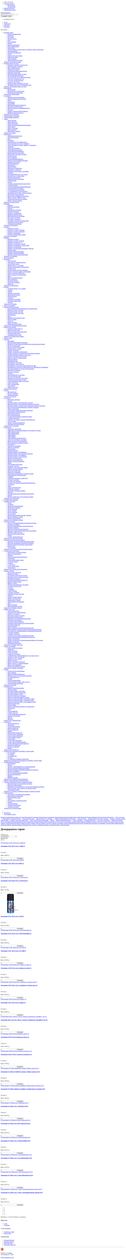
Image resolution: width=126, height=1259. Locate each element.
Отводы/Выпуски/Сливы (15, 464)
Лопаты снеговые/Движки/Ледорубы (18, 768)
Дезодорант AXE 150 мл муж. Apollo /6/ (13, 846)
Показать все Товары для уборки (13, 668)
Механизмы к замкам (14, 131)
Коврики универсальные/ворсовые (18, 254)
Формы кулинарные (13, 642)
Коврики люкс (12, 250)
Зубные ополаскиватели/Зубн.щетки (18, 267)
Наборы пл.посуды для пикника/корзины (20, 675)
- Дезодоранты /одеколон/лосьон (11, 819)
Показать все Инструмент (11, 202)
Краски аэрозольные (14, 45)
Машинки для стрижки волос (16, 318)
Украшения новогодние (14, 335)
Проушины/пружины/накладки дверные (19, 515)
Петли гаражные (12, 509)
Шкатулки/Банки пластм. (15, 606)
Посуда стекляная (13, 393)
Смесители (11, 484)
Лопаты (10, 765)
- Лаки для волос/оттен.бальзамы (38, 820)
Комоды (10, 208)
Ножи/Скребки (12, 167)
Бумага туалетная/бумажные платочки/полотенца (22, 523)
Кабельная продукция (14, 797)
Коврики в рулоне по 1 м (15, 242)
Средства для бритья (14, 282)
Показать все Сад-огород (11, 426)
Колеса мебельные (13, 729)
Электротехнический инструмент (17, 199)
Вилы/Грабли (11, 763)
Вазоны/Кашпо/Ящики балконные (18, 342)
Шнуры (10, 717)
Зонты (9, 100)
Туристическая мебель (14, 680)
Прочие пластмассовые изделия (17, 379)
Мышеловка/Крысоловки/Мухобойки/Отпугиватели (23, 770)
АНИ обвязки (12, 435)
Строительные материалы (11, 551)
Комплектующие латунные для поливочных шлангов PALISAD (26, 406)
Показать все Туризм (10, 685)
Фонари (10, 802)
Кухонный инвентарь (14, 625)
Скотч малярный (12, 711)
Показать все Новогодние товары (14, 336)
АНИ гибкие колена (13, 432)
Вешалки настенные (13, 207)
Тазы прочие (11, 386)
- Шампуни (114, 820)
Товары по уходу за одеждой (16, 657)
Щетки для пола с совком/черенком (18, 663)
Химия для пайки (13, 57)
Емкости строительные (14, 554)
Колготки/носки (9, 258)
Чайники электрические (15, 324)
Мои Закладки (8, 1243)
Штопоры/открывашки (14, 643)
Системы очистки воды (14, 586)
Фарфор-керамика (13, 395)
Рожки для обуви (12, 651)
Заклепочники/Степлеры (15, 150)
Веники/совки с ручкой (14, 348)
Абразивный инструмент (15, 136)
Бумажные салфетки (13, 524)
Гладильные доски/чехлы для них (17, 575)
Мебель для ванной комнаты (16, 461)
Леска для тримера (9, 305)
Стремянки (11, 589)
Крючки (10, 731)
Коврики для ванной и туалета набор (18, 245)
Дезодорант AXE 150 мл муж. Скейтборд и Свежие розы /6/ (19, 985)
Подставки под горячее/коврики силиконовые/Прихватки (24, 631)
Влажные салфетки (13, 527)
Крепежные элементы (14, 507)
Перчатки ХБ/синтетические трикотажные (20, 544)
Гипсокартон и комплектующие (17, 552)
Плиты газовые (12, 319)
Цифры (10, 748)
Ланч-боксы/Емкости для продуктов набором (21, 369)
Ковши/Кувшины (13, 361)
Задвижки (10, 504)
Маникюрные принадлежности (17, 105)
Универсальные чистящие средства (18, 83)
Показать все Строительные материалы (15, 569)
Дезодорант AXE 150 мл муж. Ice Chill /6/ (13, 951)
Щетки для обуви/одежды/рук (16, 662)
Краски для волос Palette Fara (16, 273)
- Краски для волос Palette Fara (18, 820)
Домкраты (11, 146)
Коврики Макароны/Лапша (15, 251)
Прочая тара (11, 708)
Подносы (10, 373)
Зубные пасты (12, 268)
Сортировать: (5, 835)
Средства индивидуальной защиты (14, 540)
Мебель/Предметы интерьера (16, 216)
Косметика (7, 259)
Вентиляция (7, 88)
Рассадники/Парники (14, 415)
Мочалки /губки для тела (15, 532)
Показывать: (4, 838)
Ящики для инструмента (15, 200)
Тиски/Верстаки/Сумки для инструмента (20, 193)
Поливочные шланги (14, 413)
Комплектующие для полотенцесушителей (20, 453)
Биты (9, 139)
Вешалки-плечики (13, 574)
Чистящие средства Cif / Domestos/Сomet (19, 85)
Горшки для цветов (13, 350)
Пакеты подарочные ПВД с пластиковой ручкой (22, 702)
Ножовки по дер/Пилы (14, 170)
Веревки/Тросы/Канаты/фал (16, 688)
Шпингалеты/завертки (14, 518)
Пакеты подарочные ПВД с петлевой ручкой (21, 700)
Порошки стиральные (14, 72)
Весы (9, 316)
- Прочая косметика (89, 820)
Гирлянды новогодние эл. (15, 328)
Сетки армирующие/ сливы (16, 560)
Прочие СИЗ (11, 546)
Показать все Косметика (11, 285)
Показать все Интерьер (11, 225)
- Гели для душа (119, 817)
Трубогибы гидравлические (16, 194)
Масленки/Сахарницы (14, 370)
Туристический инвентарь (15, 683)
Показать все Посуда (10, 396)
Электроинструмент (13, 790)
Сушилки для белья (13, 592)
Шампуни (10, 284)
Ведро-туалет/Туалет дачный (16, 347)
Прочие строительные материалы (17, 557)
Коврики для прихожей (14, 247)
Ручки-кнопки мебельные (15, 736)
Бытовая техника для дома (15, 311)
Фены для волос (12, 322)
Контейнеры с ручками (14, 210)
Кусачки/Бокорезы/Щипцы (15, 159)
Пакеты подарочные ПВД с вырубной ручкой (21, 699)
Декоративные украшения (11, 116)
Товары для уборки (9, 646)
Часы (9, 603)
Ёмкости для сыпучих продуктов (17, 356)
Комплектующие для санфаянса (17, 455)
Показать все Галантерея (11, 114)
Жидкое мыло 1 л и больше (15, 265)
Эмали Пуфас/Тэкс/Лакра (15, 60)
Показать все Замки (10, 133)
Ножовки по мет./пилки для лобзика (18, 171)
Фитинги (10, 492)
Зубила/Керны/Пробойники (16, 151)
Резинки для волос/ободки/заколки (18, 111)
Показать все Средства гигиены (13, 538)
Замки (6, 119)
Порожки (10, 555)
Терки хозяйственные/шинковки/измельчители (21, 637)
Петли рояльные (12, 512)
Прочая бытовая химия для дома (17, 74)
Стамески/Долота (13, 185)
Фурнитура (7, 722)
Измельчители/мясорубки (15, 617)
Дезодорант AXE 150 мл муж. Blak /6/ (12, 863)
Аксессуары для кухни (14, 572)
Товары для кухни (9, 609)
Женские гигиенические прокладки (18, 529)
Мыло (9, 276)
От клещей (11, 754)
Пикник (10, 679)
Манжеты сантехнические (15, 460)
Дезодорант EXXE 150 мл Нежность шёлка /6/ (15, 1037)
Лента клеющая (12, 689)
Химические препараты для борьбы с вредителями (19, 751)
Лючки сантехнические (14, 458)
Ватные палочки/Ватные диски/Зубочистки (20, 526)
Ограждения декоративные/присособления (20, 410)
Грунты (10, 401)
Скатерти (10, 588)
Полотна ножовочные (14, 177)
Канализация (11, 449)
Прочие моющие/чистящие (15, 76)
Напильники (11, 165)
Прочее (10, 535)
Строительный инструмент (15, 188)
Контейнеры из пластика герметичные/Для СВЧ (22, 365)
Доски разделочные (13, 611)
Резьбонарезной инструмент (16, 179)
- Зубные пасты (81, 819)
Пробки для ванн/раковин (15, 469)
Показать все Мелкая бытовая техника (15, 325)
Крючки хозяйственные (14, 581)
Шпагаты (10, 719)
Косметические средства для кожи (18, 270)
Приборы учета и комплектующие (18, 467)
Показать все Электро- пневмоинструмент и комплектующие (22, 791)
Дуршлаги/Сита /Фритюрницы (17, 612)
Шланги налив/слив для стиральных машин (20, 497)
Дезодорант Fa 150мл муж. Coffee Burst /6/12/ (14, 1106)
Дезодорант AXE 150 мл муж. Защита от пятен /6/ (16, 968)
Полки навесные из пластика (16, 375)
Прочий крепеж (12, 296)
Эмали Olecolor (12, 59)
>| (4, 1214)
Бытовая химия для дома (11, 63)
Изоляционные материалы (15, 796)
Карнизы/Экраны (13, 450)
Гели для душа (12, 261)
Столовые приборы (13, 632)
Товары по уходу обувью (15, 658)
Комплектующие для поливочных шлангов (20, 402)
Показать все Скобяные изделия (13, 520)
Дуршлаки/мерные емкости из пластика (19, 355)
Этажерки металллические (15, 222)
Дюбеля (10, 291)
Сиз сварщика (12, 547)
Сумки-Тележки (12, 591)
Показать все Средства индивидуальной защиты (18, 549)
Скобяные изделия (9, 501)
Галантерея (7, 96)
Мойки (10, 463)
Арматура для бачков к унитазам (17, 439)
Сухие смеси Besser (13, 566)
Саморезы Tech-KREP (14, 299)
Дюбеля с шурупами (13, 293)
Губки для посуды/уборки (15, 648)
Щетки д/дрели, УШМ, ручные (17, 197)
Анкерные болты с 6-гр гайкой (17, 288)
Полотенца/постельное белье (16, 534)
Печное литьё (8, 338)
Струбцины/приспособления (16, 190)
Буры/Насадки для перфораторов (17, 142)
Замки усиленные (13, 128)
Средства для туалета (14, 82)
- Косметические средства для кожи (97, 819)
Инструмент (7, 134)
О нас (5, 22)
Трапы (9, 486)
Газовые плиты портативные (16, 671)
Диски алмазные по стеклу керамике (18, 143)
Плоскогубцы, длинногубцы (16, 176)
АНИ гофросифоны (13, 433)
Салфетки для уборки (14, 654)
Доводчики (11, 725)
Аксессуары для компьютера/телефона (19, 794)
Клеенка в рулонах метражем (16, 231)
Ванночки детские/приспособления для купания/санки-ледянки (26, 344)
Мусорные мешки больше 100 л (17, 692)
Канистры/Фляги (12, 359)
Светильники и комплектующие (17, 800)
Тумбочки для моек (13, 489)
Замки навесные (12, 122)
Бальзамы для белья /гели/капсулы (18, 65)
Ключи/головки (12, 156)
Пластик (6, 339)
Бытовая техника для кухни (16, 313)
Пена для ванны (12, 279)
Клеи (9, 40)
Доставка (7, 25)
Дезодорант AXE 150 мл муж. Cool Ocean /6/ (14, 880)
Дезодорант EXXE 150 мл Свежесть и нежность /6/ (16, 1054)
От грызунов (11, 753)
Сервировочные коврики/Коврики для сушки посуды (23, 655)
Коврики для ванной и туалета (16, 244)
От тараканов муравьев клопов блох (18, 759)
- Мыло (51, 820)
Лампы (10, 799)
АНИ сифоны (12, 436)
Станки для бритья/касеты (15, 537)
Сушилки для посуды (14, 634)
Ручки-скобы (11, 739)
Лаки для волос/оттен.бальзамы (17, 274)
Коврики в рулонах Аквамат (16, 241)
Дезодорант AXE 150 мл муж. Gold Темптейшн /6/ (16, 933)
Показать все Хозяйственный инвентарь (16, 779)
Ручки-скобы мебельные (15, 740)
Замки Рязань (11, 126)
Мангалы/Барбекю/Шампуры (16, 674)
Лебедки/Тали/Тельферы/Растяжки (18, 160)
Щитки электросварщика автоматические (16, 780)
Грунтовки (11, 37)
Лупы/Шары (11, 103)
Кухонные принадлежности (16, 621)
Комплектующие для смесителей (17, 456)
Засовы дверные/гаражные (15, 506)
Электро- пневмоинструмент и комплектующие (18, 782)
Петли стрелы (12, 514)
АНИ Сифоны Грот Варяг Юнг (17, 438)
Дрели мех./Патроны (14, 148)
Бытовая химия (8, 32)
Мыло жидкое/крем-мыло (15, 278)
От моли (10, 757)
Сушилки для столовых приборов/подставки (21, 635)
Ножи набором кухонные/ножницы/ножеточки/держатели (25, 629)
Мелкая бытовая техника (11, 307)
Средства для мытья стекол (15, 80)
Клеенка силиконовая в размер (17, 234)
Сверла (10, 182)
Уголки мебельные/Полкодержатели (18, 743)
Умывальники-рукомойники (16, 601)
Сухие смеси (11, 564)
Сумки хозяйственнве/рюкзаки (17, 714)
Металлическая (12, 392)
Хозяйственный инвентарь (12, 762)
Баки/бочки (11, 341)
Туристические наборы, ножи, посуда (19, 682)
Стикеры (10, 563)
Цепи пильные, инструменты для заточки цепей (22, 788)
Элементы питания (13, 807)
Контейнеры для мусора (15, 362)
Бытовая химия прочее (14, 34)
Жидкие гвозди (12, 38)
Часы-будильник (12, 605)
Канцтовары (11, 102)
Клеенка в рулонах (13, 228)
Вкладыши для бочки (14, 399)
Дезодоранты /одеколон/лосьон (17, 262)
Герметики (11, 35)
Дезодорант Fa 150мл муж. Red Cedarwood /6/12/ (15, 1123)
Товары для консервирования (16, 423)
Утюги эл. (10, 321)
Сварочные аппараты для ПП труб (18, 478)
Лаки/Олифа (11, 48)
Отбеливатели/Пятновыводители (17, 71)
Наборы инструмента (14, 162)
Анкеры (10, 290)
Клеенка (6, 227)
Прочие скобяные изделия (15, 517)
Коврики (6, 237)
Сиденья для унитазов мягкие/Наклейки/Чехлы (21, 483)
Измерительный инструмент (16, 153)
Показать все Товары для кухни (13, 645)
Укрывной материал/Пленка (16, 424)
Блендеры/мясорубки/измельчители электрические (22, 308)
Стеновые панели (13, 561)
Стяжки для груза (13, 712)
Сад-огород (7, 398)
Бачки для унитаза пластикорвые (17, 441)
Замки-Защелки (12, 129)
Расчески (10, 109)
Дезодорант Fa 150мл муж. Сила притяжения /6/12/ (16, 1158)
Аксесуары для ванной (14, 429)
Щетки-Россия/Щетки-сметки (16, 666)
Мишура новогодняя (14, 330)
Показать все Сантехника (11, 498)
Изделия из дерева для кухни (16, 615)
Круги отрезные (12, 157)
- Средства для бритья (103, 820)
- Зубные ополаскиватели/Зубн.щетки (64, 819)
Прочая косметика (13, 281)
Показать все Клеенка (10, 236)
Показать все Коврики (10, 256)
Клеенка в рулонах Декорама (16, 230)
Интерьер (7, 204)
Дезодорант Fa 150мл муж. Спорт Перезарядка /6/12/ (17, 1175)
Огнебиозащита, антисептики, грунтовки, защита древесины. (26, 49)
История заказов (9, 1241)
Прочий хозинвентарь (14, 774)
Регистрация (11, 5)
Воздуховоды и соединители (16, 91)
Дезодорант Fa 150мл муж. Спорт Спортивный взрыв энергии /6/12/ (22, 1192)
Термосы (10, 595)
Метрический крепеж (14, 295)
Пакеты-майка (12, 705)
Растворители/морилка (14, 52)
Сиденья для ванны (13, 480)
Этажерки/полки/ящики (15, 224)
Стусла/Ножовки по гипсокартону (18, 191)
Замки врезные (12, 120)
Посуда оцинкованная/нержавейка (18, 773)
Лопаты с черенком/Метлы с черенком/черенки (21, 766)
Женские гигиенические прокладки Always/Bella (22, 530)
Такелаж (10, 302)
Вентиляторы (11, 89)
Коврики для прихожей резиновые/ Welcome (21, 248)
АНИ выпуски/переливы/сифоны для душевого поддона (24, 430)
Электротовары (8, 793)
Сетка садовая (12, 421)
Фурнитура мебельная (14, 745)
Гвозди (10, 503)
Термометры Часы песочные (16, 594)
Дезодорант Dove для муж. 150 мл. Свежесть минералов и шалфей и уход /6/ (24, 1020)
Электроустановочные (14, 805)
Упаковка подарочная (14, 716)
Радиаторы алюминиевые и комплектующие (21, 473)
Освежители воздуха (14, 69)
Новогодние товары (10, 327)
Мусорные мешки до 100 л (15, 694)
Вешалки (10, 205)
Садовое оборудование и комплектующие (20, 416)
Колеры (10, 43)
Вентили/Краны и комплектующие (18, 443)
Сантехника (7, 427)
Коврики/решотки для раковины (17, 452)
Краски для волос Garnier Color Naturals (19, 271)
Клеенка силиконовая (14, 233)
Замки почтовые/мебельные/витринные (19, 125)
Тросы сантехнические (14, 487)
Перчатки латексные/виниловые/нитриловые (21, 541)
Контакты (7, 27)
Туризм (6, 669)
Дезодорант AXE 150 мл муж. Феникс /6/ (13, 1002)
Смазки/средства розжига (15, 55)
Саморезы (10, 298)
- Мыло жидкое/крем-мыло (62, 820)
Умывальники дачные (14, 600)
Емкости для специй (13, 614)
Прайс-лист (7, 23)
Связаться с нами (9, 1232)
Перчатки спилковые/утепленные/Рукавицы (21, 543)
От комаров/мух (12, 756)
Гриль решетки (12, 672)
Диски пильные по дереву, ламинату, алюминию (22, 145)
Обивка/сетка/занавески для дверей (18, 584)
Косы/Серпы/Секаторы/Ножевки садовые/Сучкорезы (23, 407)
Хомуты (10, 495)
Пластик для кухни (13, 372)
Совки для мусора (13, 382)
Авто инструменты (13, 137)
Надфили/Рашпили (13, 163)
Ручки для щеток (12, 652)
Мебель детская (12, 583)
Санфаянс (10, 477)
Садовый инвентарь (13, 418)
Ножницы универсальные (15, 106)
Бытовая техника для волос (15, 310)
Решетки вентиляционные (15, 92)
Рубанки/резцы (12, 180)
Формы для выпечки (14, 638)
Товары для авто (26, 823)
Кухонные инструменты (15, 620)
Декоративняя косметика (11, 117)
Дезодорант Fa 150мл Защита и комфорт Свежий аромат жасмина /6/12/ (23, 1089)
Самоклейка (11, 558)
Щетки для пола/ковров (14, 665)
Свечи (9, 54)
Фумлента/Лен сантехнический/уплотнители (21, 493)
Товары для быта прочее (15, 597)
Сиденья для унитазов (14, 481)
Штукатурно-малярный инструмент (18, 196)
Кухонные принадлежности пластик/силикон (21, 623)
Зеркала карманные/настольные (17, 99)
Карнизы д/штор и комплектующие (18, 577)
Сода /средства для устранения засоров (19, 77)
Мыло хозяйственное (14, 68)
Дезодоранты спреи (13, 264)
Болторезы (11, 140)
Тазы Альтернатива (13, 384)
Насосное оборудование (15, 785)
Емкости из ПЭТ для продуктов (17, 358)
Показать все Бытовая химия (12, 62)
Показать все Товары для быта (13, 608)
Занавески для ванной (14, 446)
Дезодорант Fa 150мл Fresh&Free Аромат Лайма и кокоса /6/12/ (20, 1071)
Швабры (10, 776)
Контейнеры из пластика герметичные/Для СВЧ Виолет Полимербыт (28, 367)
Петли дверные (12, 510)
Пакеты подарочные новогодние (17, 332)
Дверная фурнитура (13, 723)
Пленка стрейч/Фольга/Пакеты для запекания (21, 706)
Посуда (6, 390)
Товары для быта (9, 571)
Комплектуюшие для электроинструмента (20, 783)
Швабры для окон (13, 777)
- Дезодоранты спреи (27, 819)
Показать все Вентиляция (11, 94)
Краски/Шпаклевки (13, 46)
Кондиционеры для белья (15, 66)
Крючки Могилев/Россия (15, 733)
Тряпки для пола (12, 660)
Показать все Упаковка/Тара (12, 720)
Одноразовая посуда (13, 677)
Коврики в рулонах (13, 239)
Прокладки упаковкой (14, 472)
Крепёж (6, 287)
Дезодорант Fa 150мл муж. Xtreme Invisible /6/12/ (15, 1141)
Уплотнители (11, 567)
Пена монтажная (12, 51)
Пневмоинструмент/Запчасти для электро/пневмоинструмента (26, 786)
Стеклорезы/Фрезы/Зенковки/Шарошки (19, 187)
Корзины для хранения (14, 213)
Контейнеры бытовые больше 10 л (18, 580)
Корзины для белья (13, 211)
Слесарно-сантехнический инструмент (19, 183)
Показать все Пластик (10, 389)
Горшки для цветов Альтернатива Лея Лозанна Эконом (24, 353)
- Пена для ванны (77, 820)
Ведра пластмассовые (14, 345)
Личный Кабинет (9, 1240)
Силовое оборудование (11, 500)
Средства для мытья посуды (16, 79)
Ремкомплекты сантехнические (17, 475)
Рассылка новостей (9, 1245)
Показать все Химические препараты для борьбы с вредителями (23, 760)
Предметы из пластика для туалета (18, 378)
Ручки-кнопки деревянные (15, 734)
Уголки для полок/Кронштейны (17, 742)
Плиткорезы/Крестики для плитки (18, 174)
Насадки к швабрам (13, 771)
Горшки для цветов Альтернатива (17, 352)
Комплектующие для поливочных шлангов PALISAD (23, 404)
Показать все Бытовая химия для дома (15, 86)
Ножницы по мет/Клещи (15, 168)
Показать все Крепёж (10, 304)
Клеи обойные (12, 42)
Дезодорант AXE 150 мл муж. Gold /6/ (12, 916)
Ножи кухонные (12, 626)
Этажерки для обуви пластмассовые (18, 220)
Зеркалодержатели (13, 728)
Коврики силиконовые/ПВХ (16, 253)
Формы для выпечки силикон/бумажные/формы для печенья (25, 640)
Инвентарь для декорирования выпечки (19, 618)
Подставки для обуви (14, 217)
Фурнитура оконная (13, 746)
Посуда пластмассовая (14, 376)
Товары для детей (13, 387)
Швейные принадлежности (16, 113)
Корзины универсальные (15, 214)
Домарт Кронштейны (14, 726)
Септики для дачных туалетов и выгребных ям (21, 419)
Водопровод (11, 444)
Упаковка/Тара (8, 686)
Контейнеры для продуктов (16, 364)
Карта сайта (7, 1233)
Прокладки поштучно (14, 470)
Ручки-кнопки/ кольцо (14, 737)
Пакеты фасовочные (13, 703)
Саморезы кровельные (14, 301)
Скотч (9, 709)
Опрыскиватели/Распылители (16, 412)
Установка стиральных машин (16, 490)
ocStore (10, 1253)
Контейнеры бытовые (14, 578)
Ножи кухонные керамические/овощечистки (21, 628)
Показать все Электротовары (12, 808)
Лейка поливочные (13, 409)
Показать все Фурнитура (11, 749)
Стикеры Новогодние (14, 333)
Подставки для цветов (14, 219)
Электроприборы (13, 803)
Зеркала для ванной (13, 447)
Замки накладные (13, 123)
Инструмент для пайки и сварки (17, 154)
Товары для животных (14, 598)
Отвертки (10, 173)
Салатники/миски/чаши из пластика (18, 381)
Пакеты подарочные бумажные (17, 696)
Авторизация (11, 6)
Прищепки (11, 649)
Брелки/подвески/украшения (16, 97)
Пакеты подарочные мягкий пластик (18, 697)
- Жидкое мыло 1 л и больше (43, 819)
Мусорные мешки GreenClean (16, 691)
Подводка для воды (13, 466)
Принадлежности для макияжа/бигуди (19, 108)
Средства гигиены (9, 521)
